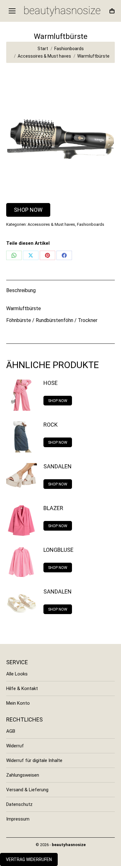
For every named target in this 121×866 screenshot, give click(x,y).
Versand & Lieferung (27, 790)
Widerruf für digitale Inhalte (34, 760)
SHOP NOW (28, 209)
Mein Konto (18, 703)
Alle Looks (17, 674)
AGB (10, 731)
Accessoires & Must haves (51, 224)
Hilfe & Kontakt (22, 688)
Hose (50, 383)
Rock (50, 424)
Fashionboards (90, 224)
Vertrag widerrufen (29, 859)
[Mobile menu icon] (12, 11)
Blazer (53, 508)
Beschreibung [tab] (21, 290)
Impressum (17, 819)
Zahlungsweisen (22, 775)
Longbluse (58, 550)
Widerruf (15, 746)
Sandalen (57, 466)
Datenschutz (19, 804)
